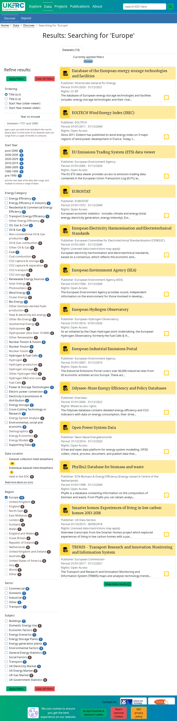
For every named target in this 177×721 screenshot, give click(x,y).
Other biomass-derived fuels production (27, 308)
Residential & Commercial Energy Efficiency (30, 209)
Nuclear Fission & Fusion (26, 342)
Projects (60, 6)
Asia (13, 565)
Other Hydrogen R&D (24, 374)
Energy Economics (22, 436)
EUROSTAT (81, 191)
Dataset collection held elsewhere (31, 461)
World (14, 570)
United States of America (27, 561)
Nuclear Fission (20, 346)
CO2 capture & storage (25, 261)
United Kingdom (21, 502)
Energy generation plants (27, 643)
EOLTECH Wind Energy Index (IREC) (103, 113)
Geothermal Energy (23, 324)
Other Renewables (22, 337)
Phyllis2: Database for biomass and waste (108, 467)
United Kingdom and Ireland (29, 551)
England (16, 506)
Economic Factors (22, 630)
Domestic (17, 593)
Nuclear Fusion (20, 351)
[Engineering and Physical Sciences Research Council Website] (161, 702)
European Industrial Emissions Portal (104, 349)
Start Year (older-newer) (24, 103)
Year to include (30, 117)
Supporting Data (21, 445)
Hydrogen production (25, 364)
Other (14, 574)
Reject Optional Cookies (119, 713)
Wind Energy (19, 293)
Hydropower (19, 328)
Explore (35, 6)
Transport (17, 606)
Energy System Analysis (26, 418)
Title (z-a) (15, 99)
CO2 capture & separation (27, 265)
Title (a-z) (15, 94)
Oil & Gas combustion (25, 243)
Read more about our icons (19, 482)
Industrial (17, 598)
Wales (14, 529)
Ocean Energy (20, 297)
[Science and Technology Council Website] (133, 702)
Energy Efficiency (21, 198)
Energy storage (20, 405)
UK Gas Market (20, 675)
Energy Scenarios (22, 634)
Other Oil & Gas (21, 247)
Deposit (26, 18)
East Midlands (20, 515)
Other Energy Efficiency (26, 221)
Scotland (16, 524)
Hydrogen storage (22, 369)
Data (48, 6)
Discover (10, 18)
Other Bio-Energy (22, 319)
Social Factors (19, 657)
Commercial (18, 588)
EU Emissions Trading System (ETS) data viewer (113, 152)
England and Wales (23, 533)
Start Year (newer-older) (24, 108)
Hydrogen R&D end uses (26, 378)
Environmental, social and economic (26, 424)
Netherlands (19, 547)
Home (5, 25)
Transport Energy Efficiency (28, 216)
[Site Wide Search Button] (170, 6)
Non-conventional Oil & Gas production (27, 236)
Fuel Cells (16, 382)
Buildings (16, 621)
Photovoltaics (19, 288)
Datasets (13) (71, 50)
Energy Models (20, 440)
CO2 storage (19, 274)
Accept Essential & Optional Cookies (93, 712)
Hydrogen (17, 360)
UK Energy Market (22, 671)
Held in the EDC (20, 476)
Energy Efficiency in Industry (29, 203)
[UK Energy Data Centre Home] (13, 6)
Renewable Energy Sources (28, 279)
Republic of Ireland (23, 542)
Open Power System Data (94, 427)
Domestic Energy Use (24, 625)
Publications (80, 6)
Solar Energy (19, 283)
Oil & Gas (16, 230)
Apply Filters (16, 78)
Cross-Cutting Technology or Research (27, 411)
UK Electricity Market (24, 666)
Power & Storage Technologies (31, 387)
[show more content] (166, 97)
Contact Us (109, 702)
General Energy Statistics (27, 653)
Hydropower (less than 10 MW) (31, 333)
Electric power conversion (27, 391)
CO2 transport (20, 270)
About (97, 6)
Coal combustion (21, 256)
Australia (16, 556)
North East (17, 511)
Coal (13, 252)
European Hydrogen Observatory (100, 309)
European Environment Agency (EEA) (104, 270)
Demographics (20, 431)
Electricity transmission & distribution (25, 398)
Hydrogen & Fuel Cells (25, 355)
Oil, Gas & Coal (20, 225)
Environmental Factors (25, 648)
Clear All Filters (44, 78)
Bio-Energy (17, 302)
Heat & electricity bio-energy (29, 315)
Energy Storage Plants (25, 639)
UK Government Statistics (27, 680)
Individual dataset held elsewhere (31, 470)
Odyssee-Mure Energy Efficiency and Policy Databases (119, 388)
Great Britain (19, 538)
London (15, 520)
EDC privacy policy (139, 713)
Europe (16, 497)
